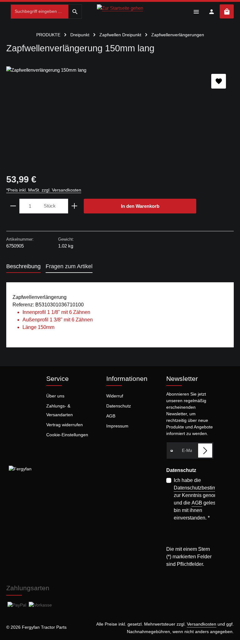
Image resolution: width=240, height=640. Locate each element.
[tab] (23, 267)
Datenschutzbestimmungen (204, 487)
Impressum (117, 425)
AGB (110, 415)
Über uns (55, 395)
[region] (120, 113)
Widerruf (114, 395)
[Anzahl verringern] (13, 206)
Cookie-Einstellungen (67, 434)
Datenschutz (118, 405)
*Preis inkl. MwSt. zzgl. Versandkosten (43, 189)
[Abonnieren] (205, 450)
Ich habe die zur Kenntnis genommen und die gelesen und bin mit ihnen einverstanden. (204, 499)
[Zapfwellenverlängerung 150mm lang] (119, 113)
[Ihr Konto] (211, 11)
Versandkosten (201, 624)
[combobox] (40, 11)
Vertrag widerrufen (64, 424)
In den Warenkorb (140, 206)
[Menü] (196, 11)
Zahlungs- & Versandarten (59, 410)
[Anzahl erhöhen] (74, 206)
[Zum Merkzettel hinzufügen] (218, 81)
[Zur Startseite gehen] (120, 10)
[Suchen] (75, 11)
